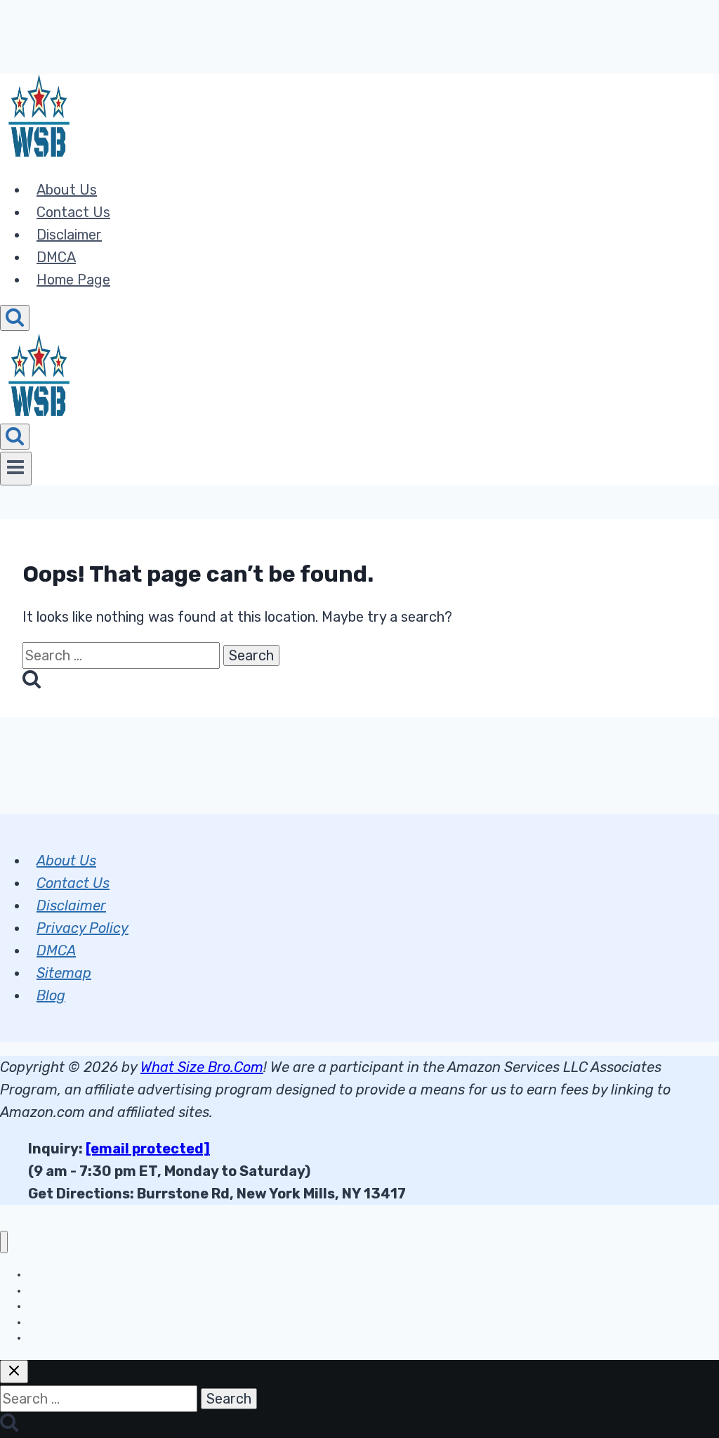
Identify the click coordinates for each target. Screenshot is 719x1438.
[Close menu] (4, 1242)
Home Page (73, 279)
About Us (67, 189)
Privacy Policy (82, 928)
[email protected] (148, 1148)
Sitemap (64, 973)
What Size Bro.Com (201, 1067)
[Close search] (14, 1371)
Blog (51, 995)
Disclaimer (69, 234)
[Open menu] (16, 468)
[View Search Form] (14, 318)
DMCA (56, 257)
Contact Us (73, 212)
